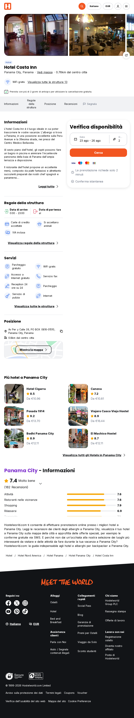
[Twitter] (17, 603)
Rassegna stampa (115, 611)
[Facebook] (8, 603)
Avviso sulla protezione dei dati (24, 692)
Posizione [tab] (50, 103)
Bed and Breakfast (55, 620)
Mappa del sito (57, 701)
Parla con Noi (58, 642)
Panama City (12, 72)
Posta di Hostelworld (112, 656)
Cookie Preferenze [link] (79, 701)
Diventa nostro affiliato (113, 647)
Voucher (82, 692)
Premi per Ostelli (87, 632)
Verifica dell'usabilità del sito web (26, 701)
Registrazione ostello (113, 638)
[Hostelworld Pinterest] (17, 611)
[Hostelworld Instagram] (25, 603)
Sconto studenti (87, 651)
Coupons (69, 692)
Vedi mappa (45, 72)
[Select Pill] (82, 6)
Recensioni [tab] (70, 103)
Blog (80, 614)
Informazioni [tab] (11, 103)
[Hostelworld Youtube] (8, 611)
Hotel (8, 62)
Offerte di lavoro (115, 620)
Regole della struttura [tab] (31, 104)
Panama (28, 72)
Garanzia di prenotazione (85, 624)
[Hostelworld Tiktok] (25, 611)
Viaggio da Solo (87, 642)
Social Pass (84, 605)
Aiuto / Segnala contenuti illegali (59, 651)
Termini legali (53, 692)
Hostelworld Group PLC (112, 602)
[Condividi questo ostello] (126, 55)
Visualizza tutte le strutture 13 (47, 82)
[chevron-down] (40, 483)
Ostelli (53, 602)
